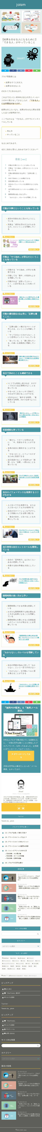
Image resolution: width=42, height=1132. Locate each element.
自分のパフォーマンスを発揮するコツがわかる (23, 185)
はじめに (9, 989)
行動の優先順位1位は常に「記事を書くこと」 (22, 174)
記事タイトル (12, 968)
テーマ (38, 960)
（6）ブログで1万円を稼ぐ (13, 863)
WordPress (6, 958)
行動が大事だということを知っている (21, 165)
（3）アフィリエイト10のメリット (16, 841)
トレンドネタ (21, 963)
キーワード (16, 960)
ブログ (28, 963)
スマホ (23, 960)
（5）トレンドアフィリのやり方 (15, 850)
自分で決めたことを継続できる (19, 178)
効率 (13, 966)
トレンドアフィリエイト (9, 963)
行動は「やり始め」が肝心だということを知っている (23, 169)
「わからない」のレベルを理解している (22, 197)
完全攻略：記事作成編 (13, 858)
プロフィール (10, 1029)
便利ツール (6, 966)
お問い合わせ (22, 958)
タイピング (30, 960)
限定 (24, 968)
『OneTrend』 (11, 1021)
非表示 (24, 159)
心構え (25, 966)
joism (21, 4)
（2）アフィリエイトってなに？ (15, 837)
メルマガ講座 (10, 997)
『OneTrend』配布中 (13, 993)
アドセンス (30, 958)
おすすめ (14, 958)
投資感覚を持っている (16, 181)
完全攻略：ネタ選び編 (13, 853)
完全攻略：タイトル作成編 (15, 856)
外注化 (18, 966)
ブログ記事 (35, 963)
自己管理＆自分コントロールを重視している (23, 190)
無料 (4, 968)
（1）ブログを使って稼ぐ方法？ (15, 833)
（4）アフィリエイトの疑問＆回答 (16, 846)
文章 (31, 966)
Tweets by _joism (7, 821)
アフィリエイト (7, 960)
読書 (19, 968)
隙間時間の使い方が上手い (17, 194)
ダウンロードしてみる (21, 755)
